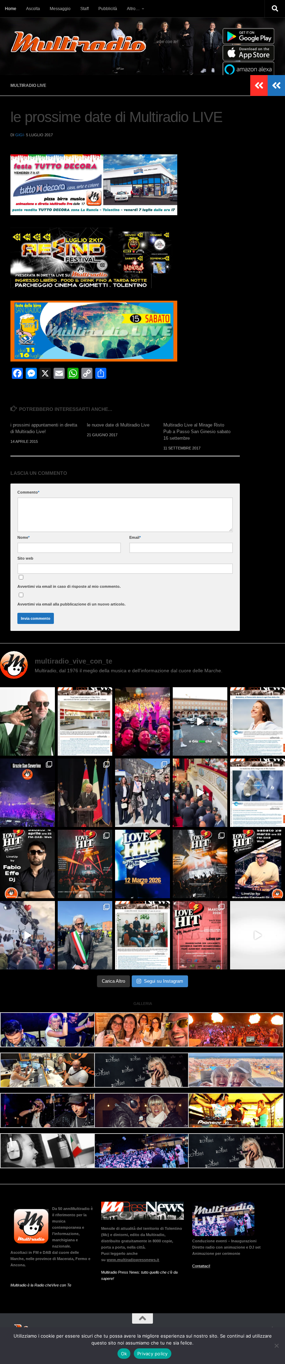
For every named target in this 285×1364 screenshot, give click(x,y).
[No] (276, 1345)
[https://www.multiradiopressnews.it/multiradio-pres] (142, 935)
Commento (28, 492)
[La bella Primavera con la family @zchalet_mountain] (27, 935)
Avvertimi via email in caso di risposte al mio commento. (69, 586)
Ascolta (33, 8)
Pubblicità (107, 8)
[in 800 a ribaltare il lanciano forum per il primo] (142, 864)
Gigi (19, 135)
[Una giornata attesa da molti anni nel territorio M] (85, 935)
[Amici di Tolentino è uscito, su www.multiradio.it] (257, 792)
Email (135, 537)
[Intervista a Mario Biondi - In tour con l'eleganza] (27, 721)
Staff (84, 8)
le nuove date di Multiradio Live (118, 425)
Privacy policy (152, 1353)
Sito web (25, 558)
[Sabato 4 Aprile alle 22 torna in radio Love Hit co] (27, 864)
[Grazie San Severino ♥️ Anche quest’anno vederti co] (27, 792)
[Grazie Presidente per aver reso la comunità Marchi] (85, 792)
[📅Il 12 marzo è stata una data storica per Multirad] (200, 864)
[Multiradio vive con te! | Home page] (78, 41)
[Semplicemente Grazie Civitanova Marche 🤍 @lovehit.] (142, 721)
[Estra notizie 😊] (257, 935)
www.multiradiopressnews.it (133, 1260)
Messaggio (60, 8)
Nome (23, 537)
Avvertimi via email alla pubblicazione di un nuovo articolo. (71, 604)
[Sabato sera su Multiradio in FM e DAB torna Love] (257, 864)
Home (10, 8)
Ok (124, 1353)
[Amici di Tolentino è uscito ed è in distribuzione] (85, 721)
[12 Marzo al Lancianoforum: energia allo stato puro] (85, 864)
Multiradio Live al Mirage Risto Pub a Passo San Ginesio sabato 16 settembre (196, 431)
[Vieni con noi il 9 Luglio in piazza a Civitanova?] (200, 721)
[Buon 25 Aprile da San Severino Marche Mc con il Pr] (142, 792)
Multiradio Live (28, 85)
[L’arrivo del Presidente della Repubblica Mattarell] (200, 792)
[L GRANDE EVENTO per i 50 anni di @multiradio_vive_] (200, 935)
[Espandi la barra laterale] (276, 85)
